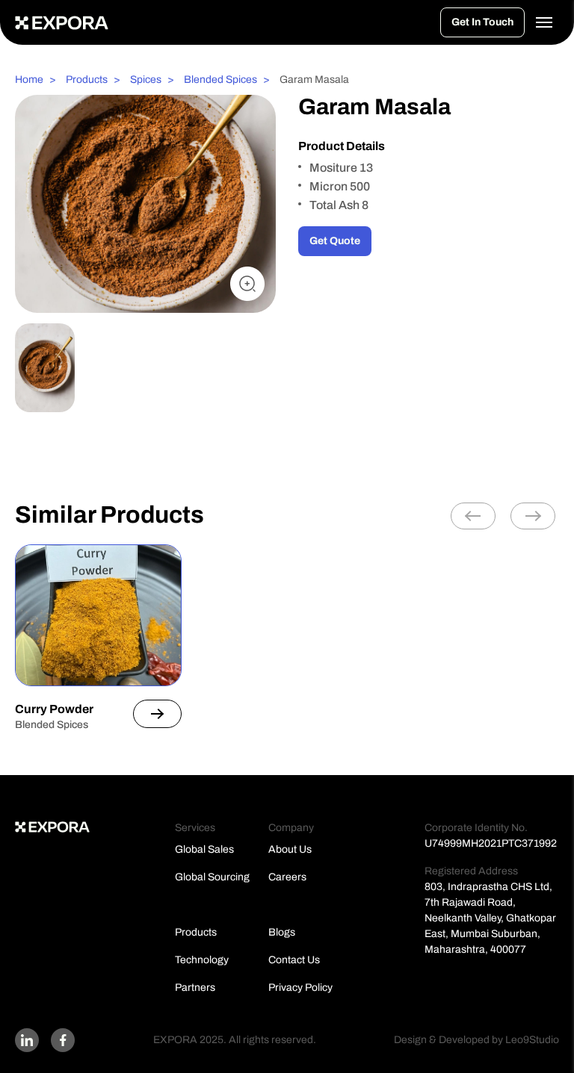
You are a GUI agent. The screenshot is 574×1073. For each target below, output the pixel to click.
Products (87, 79)
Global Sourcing (212, 877)
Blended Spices (220, 79)
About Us (290, 849)
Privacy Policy (300, 987)
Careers (287, 877)
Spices (145, 79)
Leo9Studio (532, 1039)
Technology (202, 959)
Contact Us (294, 959)
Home (29, 79)
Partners (195, 987)
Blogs (281, 932)
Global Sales (204, 849)
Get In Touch (482, 22)
